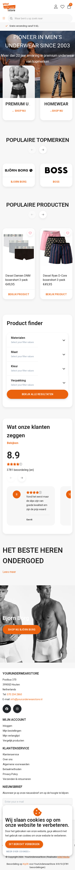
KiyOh (26, 864)
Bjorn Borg (19, 181)
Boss (56, 181)
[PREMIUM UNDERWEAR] (19, 81)
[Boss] (56, 170)
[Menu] (4, 18)
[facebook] (7, 709)
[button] (43, 149)
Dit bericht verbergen (24, 844)
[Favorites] (62, 7)
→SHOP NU (56, 110)
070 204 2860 (14, 694)
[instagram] (17, 709)
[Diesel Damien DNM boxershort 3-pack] (19, 247)
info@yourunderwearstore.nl (26, 699)
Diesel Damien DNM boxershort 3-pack (17, 278)
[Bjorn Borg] (19, 170)
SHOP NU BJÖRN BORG (21, 629)
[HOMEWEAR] (56, 81)
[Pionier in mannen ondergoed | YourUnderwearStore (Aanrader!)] (9, 7)
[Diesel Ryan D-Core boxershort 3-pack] (56, 247)
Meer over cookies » (18, 851)
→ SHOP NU (19, 110)
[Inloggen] (55, 7)
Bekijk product (18, 294)
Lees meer (9, 572)
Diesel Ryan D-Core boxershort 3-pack (55, 278)
